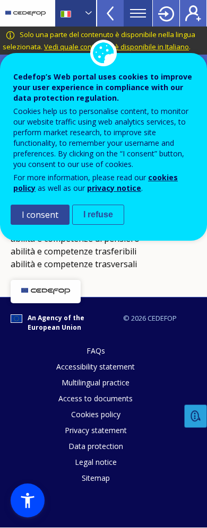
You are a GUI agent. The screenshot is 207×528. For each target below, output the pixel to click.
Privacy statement (96, 430)
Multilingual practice (96, 382)
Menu (138, 13)
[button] (28, 500)
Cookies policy (95, 414)
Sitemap (96, 478)
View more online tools (110, 13)
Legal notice (96, 462)
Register (193, 13)
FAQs (96, 351)
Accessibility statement (95, 367)
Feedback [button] (196, 416)
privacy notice (114, 188)
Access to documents (95, 398)
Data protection (95, 446)
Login (166, 13)
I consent (40, 215)
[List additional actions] (87, 13)
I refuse (98, 214)
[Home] (25, 13)
